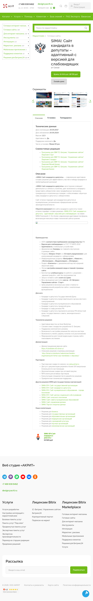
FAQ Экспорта (73, 16)
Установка (51, 118)
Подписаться (79, 570)
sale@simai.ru (74, 364)
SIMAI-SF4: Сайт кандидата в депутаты (56, 388)
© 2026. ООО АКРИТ (11, 585)
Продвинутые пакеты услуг (14, 527)
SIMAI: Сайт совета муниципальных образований (60, 400)
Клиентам (41, 16)
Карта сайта (53, 585)
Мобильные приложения (15, 50)
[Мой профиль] (71, 6)
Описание (39, 118)
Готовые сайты (12, 30)
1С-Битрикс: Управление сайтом (46, 509)
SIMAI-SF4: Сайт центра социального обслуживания (61, 395)
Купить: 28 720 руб (66, 74)
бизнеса (55, 412)
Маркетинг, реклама (14, 46)
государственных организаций (63, 414)
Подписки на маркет (41, 520)
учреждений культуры (60, 421)
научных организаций (60, 423)
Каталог (6, 16)
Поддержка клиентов (14, 53)
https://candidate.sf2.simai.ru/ (53, 348)
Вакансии (86, 16)
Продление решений (11, 544)
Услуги (17, 16)
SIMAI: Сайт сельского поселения (54, 397)
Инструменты (11, 38)
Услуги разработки (10, 509)
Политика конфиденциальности (77, 585)
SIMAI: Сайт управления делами (54, 402)
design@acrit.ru (45, 4)
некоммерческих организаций (63, 426)
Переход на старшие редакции (15, 540)
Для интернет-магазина (15, 34)
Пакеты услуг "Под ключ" (12, 523)
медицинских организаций (62, 419)
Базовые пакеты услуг (11, 519)
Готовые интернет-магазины (17, 26)
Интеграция (10, 42)
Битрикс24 (37, 513)
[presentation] (33, 101)
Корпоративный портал (42, 517)
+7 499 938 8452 (26, 4)
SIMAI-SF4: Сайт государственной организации (59, 385)
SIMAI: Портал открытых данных (54, 404)
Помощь (28, 16)
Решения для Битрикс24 (15, 57)
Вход (76, 4)
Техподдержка (66, 118)
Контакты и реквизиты (34, 585)
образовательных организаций (63, 416)
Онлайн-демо (59, 81)
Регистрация (79, 7)
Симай (56, 68)
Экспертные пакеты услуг (13, 530)
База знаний (56, 16)
